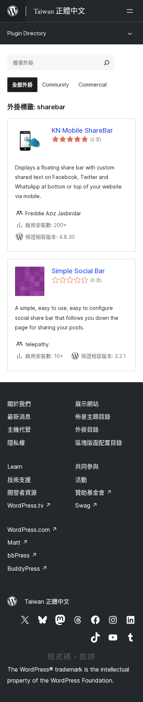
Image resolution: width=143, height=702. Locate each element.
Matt (17, 542)
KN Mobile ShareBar (82, 130)
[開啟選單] (131, 11)
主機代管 (19, 429)
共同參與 (87, 466)
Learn (14, 466)
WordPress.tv (29, 505)
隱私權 (16, 442)
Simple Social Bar (78, 271)
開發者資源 (22, 492)
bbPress (22, 555)
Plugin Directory (26, 33)
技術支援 (19, 479)
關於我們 (19, 403)
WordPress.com (32, 529)
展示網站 (87, 403)
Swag (86, 505)
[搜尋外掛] (106, 62)
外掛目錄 (87, 429)
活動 (81, 479)
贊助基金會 (93, 492)
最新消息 (19, 416)
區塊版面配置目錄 (98, 442)
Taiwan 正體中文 (47, 601)
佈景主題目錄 (92, 416)
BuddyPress (27, 568)
